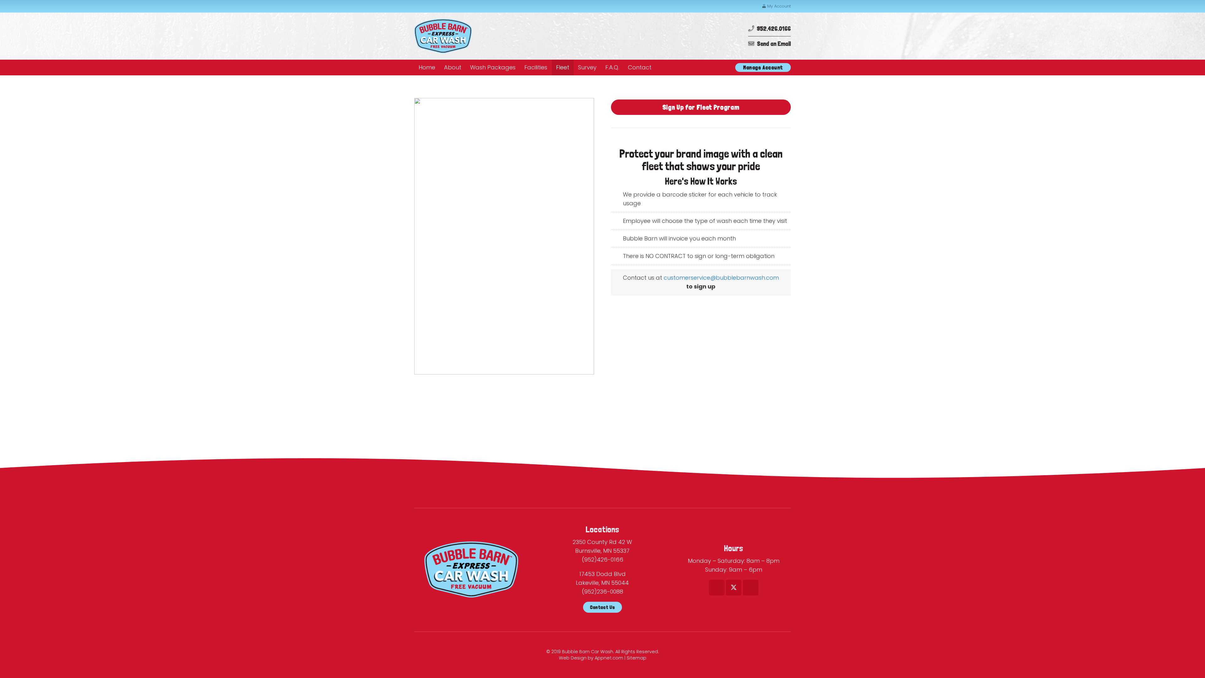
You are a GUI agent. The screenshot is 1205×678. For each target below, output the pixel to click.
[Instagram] (750, 587)
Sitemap (636, 658)
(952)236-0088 (602, 591)
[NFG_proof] (504, 236)
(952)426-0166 (602, 559)
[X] (734, 587)
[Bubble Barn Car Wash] (443, 36)
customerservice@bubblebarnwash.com (721, 278)
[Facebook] (717, 587)
